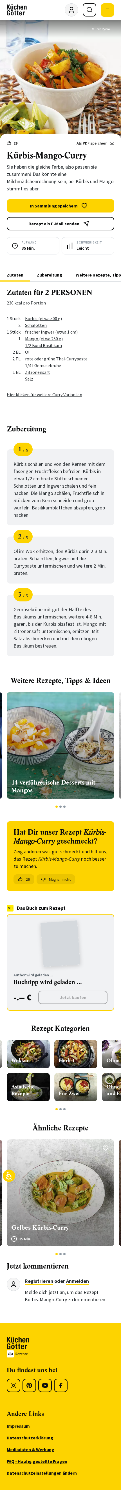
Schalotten (36, 325)
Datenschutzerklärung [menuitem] (30, 1438)
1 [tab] (57, 807)
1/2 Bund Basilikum (43, 345)
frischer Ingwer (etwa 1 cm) (51, 332)
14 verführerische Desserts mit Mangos (53, 786)
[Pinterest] (29, 1385)
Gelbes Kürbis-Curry (40, 1228)
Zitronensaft (37, 372)
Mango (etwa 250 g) (44, 338)
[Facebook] (61, 1385)
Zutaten (15, 275)
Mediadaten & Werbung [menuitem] (30, 1449)
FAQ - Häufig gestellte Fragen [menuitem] (37, 1461)
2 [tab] (61, 807)
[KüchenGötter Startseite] (16, 10)
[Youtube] (45, 1385)
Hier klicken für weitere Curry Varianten (44, 394)
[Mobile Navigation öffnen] (107, 10)
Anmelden (77, 1281)
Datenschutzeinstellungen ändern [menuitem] (42, 1473)
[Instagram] (13, 1385)
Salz (29, 379)
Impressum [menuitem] (18, 1426)
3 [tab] (65, 807)
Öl (27, 352)
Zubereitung (49, 275)
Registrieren (39, 1281)
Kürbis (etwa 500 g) (43, 318)
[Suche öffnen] (89, 9)
